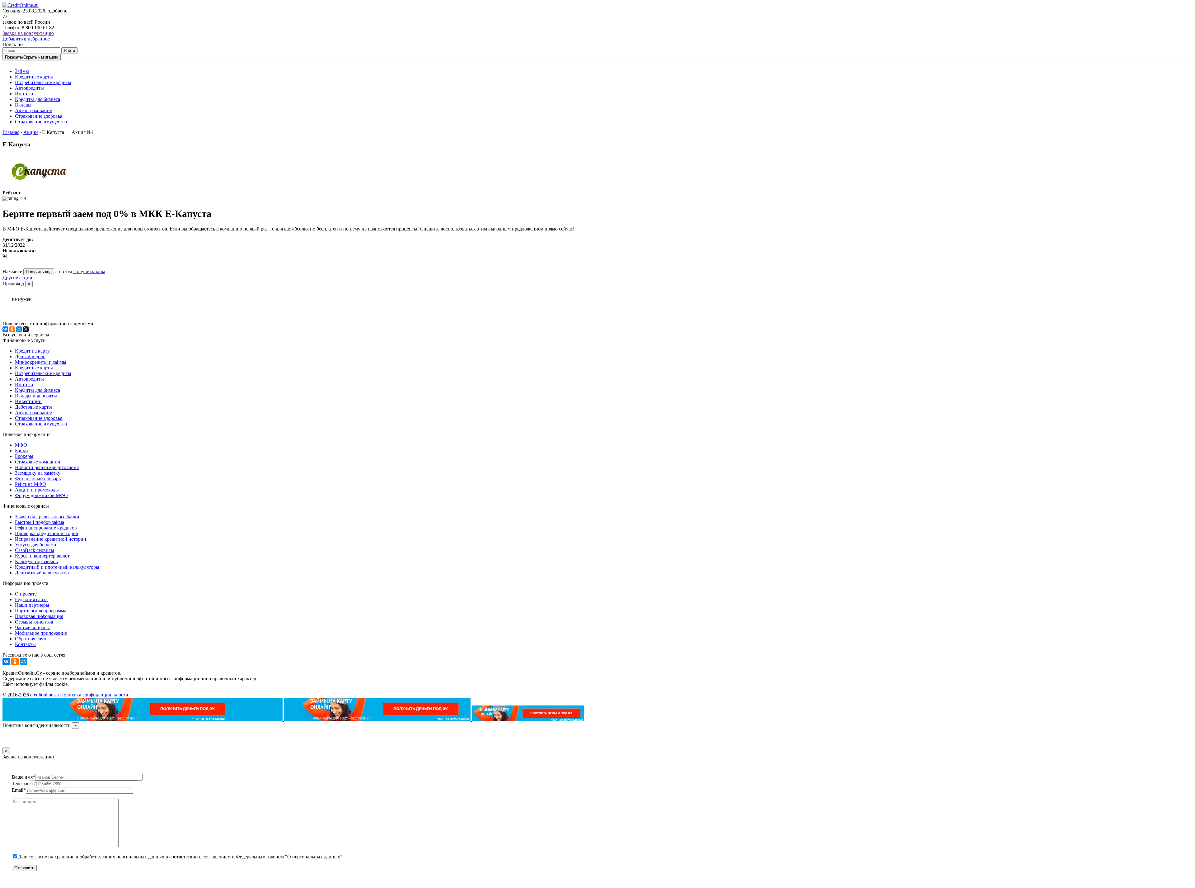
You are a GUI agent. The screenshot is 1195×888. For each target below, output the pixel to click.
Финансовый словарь (38, 478)
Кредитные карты (34, 76)
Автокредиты (29, 88)
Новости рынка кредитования (47, 467)
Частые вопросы (32, 627)
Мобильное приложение (41, 633)
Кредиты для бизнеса (37, 99)
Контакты (25, 644)
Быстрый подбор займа (39, 522)
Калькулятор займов (36, 561)
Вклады (23, 104)
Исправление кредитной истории (50, 539)
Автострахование (33, 110)
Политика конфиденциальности (94, 694)
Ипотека (24, 93)
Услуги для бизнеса (35, 544)
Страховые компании (37, 461)
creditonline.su (44, 694)
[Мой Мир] (19, 329)
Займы (22, 71)
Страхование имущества (41, 121)
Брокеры (24, 456)
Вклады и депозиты (36, 395)
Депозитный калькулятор (42, 572)
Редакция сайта (31, 599)
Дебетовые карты (33, 407)
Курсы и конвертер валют (42, 555)
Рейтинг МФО (30, 484)
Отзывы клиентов (34, 621)
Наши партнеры (32, 605)
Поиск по (12, 44)
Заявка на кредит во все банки (47, 516)
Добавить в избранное (26, 38)
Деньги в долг (30, 356)
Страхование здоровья (38, 116)
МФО (21, 445)
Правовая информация (39, 616)
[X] (26, 329)
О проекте (26, 593)
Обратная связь (31, 638)
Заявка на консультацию (28, 33)
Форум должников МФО (41, 495)
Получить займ (89, 271)
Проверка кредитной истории (46, 533)
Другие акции (17, 277)
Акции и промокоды (37, 489)
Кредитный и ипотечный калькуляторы (57, 567)
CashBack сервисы (34, 550)
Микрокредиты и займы (40, 362)
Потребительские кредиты (43, 82)
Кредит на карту (32, 351)
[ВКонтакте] (5, 329)
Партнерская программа (40, 610)
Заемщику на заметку (37, 473)
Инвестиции (28, 401)
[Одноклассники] (12, 329)
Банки (21, 450)
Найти (69, 50)
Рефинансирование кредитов (46, 527)
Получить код (39, 271)
